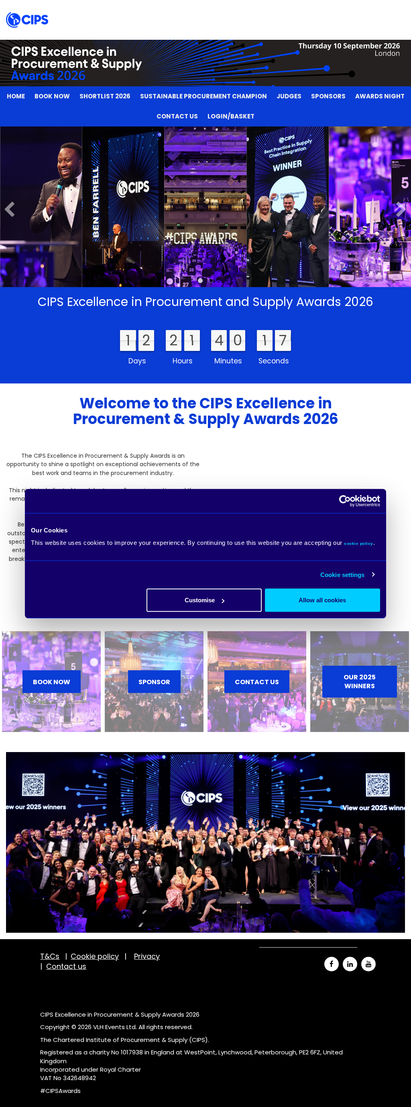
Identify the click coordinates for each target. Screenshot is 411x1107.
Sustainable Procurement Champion (203, 10)
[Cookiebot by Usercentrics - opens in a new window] (345, 501)
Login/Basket (231, 30)
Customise (200, 600)
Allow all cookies (322, 600)
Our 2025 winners (360, 682)
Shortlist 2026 (104, 10)
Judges (289, 10)
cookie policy (358, 543)
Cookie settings (342, 574)
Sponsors (328, 10)
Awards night (380, 10)
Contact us (177, 30)
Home (16, 10)
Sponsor (154, 681)
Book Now (52, 10)
